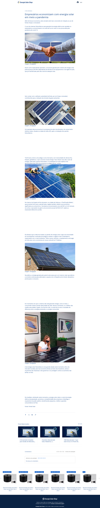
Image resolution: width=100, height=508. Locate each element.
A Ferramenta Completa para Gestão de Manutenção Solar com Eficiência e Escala (28, 440)
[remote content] (50, 83)
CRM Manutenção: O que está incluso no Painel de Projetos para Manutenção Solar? (71, 440)
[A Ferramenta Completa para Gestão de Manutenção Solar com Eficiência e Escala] (28, 431)
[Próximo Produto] (99, 478)
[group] (50, 482)
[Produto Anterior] (1, 478)
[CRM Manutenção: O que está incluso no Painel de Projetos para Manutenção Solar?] (72, 431)
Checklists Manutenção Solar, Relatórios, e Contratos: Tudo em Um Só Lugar (49, 440)
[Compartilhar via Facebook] (25, 414)
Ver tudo (80, 423)
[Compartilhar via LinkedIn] (32, 414)
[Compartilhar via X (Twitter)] (28, 414)
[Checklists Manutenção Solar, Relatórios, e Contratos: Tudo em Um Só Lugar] (50, 431)
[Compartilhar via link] (35, 414)
